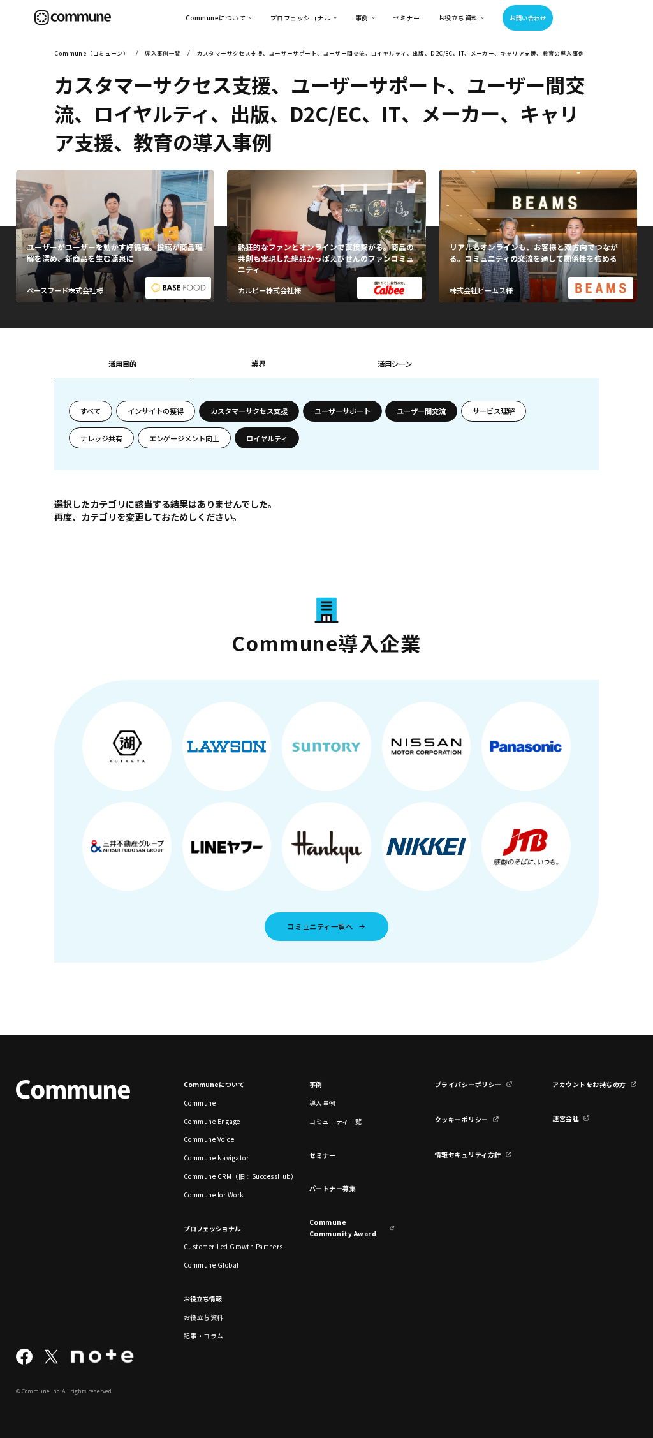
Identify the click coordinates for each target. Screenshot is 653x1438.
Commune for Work (214, 1194)
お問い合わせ (528, 17)
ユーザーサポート (342, 411)
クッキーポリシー (461, 1119)
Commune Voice (209, 1139)
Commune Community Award (342, 1227)
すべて (90, 411)
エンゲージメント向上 (184, 438)
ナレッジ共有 (101, 438)
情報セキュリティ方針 (468, 1154)
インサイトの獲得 (156, 411)
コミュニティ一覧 (335, 1121)
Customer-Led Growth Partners (226, 1246)
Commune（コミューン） (91, 53)
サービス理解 (494, 411)
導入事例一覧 (163, 53)
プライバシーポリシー (468, 1084)
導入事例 (322, 1103)
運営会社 (565, 1118)
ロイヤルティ (267, 438)
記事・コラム (204, 1335)
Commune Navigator (216, 1157)
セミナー (406, 17)
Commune (200, 1103)
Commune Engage (212, 1121)
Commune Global (211, 1265)
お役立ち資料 (204, 1317)
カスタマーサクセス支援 (249, 411)
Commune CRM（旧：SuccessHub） (226, 1176)
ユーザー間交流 (421, 411)
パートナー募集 (332, 1188)
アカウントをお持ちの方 (589, 1084)
